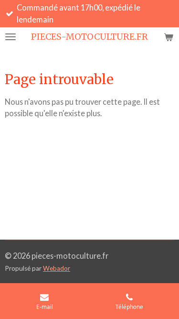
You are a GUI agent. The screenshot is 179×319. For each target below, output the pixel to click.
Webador (56, 268)
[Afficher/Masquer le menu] (10, 36)
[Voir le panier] (168, 36)
